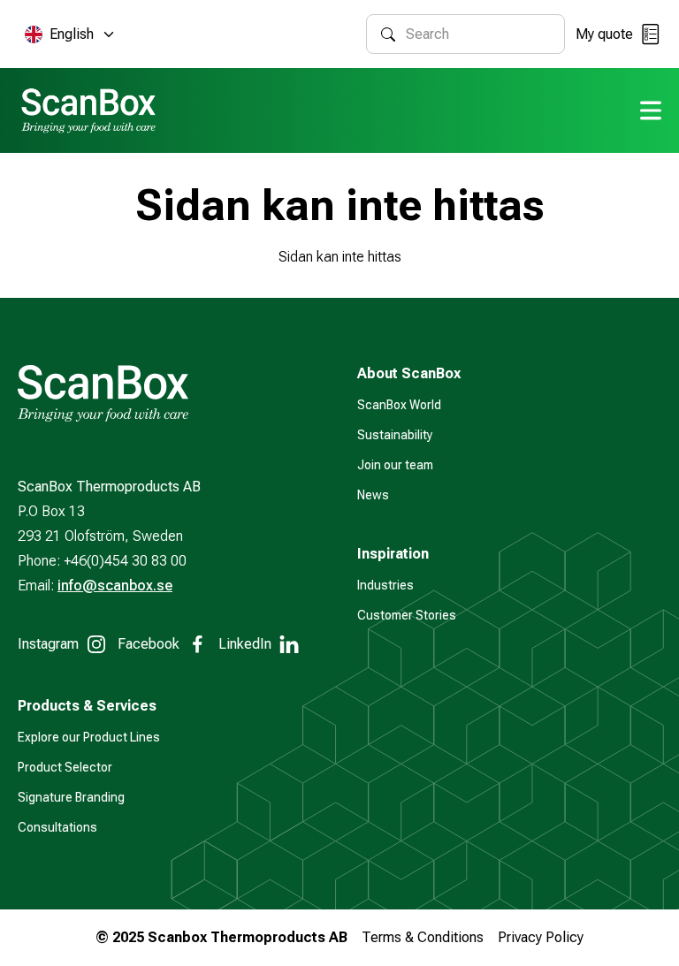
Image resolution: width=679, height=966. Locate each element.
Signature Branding (71, 797)
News (373, 495)
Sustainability (394, 435)
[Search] (388, 34)
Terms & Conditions (423, 937)
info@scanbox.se (114, 585)
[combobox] (478, 34)
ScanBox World (399, 405)
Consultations (57, 827)
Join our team (395, 465)
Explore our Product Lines (89, 737)
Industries (385, 585)
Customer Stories (406, 615)
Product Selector (65, 767)
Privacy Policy (541, 937)
